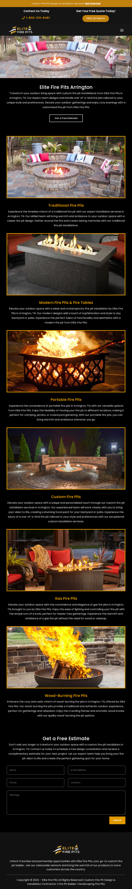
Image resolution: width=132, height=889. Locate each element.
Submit (117, 820)
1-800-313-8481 (38, 18)
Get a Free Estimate (66, 118)
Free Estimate (96, 18)
